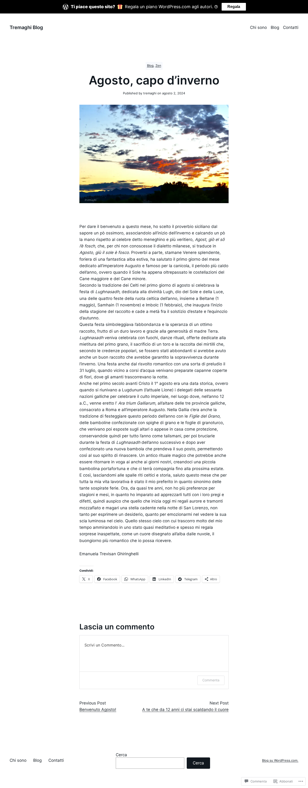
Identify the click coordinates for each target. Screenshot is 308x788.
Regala (233, 7)
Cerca (121, 754)
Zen (158, 65)
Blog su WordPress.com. (280, 760)
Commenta (210, 680)
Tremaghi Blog (26, 27)
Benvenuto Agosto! (97, 709)
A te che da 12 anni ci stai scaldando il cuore (185, 709)
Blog (150, 65)
